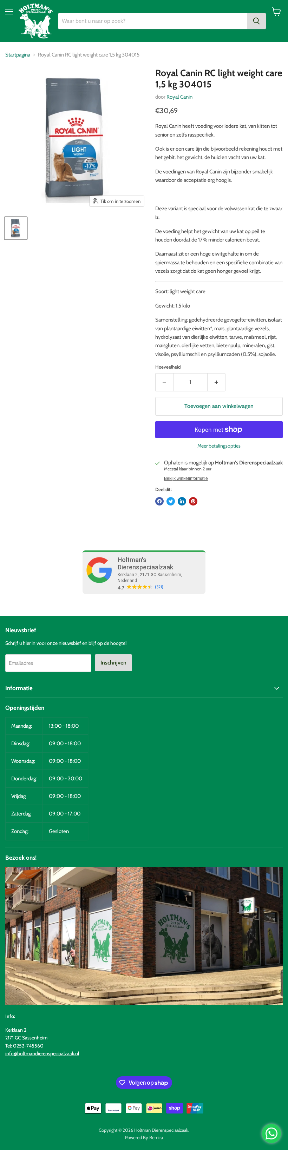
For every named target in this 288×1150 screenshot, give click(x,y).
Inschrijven (113, 662)
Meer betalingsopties (219, 446)
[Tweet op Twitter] (170, 501)
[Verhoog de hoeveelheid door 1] (216, 382)
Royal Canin (179, 97)
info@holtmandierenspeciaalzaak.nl (42, 1053)
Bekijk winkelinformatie (186, 478)
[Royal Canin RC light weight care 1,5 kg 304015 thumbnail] (16, 228)
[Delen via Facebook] (159, 501)
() (159, 586)
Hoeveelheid (168, 367)
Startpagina (17, 55)
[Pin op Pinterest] (193, 501)
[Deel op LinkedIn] (182, 501)
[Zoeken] (256, 21)
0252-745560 (28, 1046)
